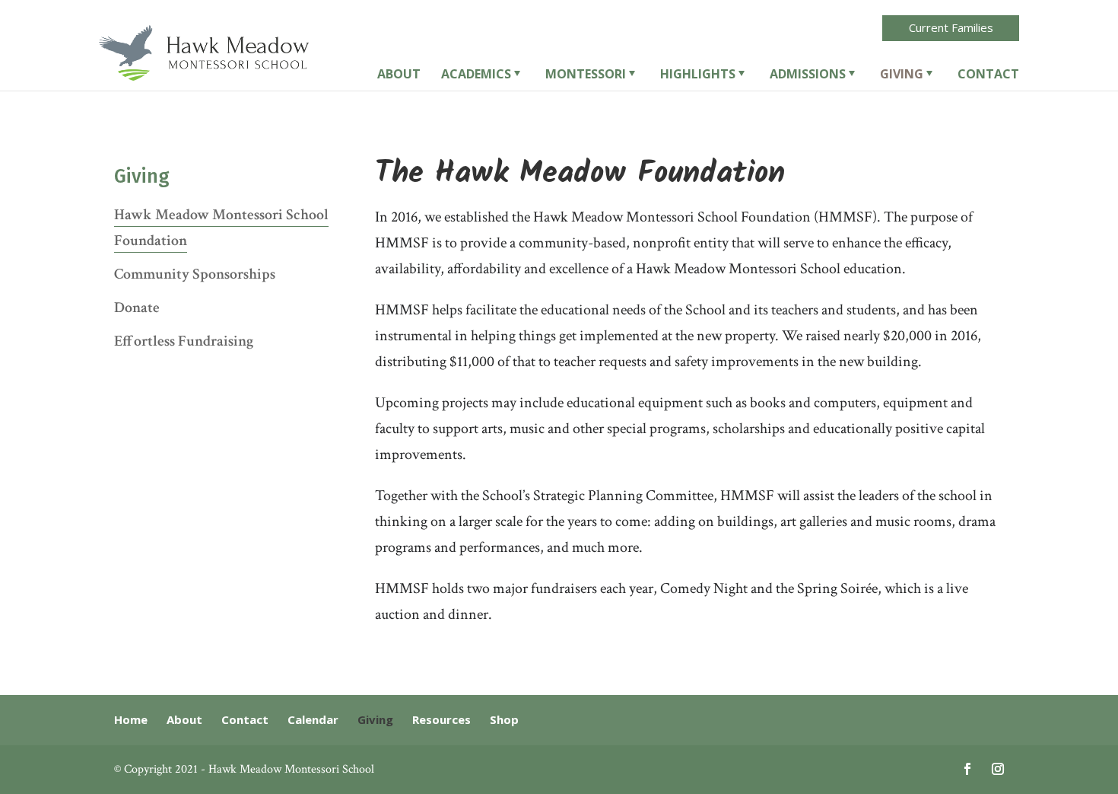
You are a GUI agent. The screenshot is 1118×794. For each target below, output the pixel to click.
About (399, 75)
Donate (137, 307)
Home (131, 719)
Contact (988, 75)
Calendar (312, 719)
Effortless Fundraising (183, 341)
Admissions (808, 75)
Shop (504, 719)
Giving (901, 75)
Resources (441, 719)
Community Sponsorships (194, 274)
